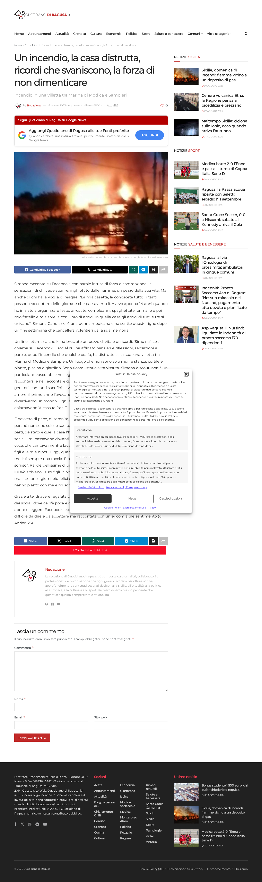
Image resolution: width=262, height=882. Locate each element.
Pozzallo (126, 832)
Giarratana (127, 791)
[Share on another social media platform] (163, 269)
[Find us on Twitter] (22, 824)
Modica (125, 811)
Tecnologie (153, 830)
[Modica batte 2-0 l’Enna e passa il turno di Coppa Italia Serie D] (186, 170)
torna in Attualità (90, 550)
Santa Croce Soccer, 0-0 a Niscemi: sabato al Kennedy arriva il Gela (223, 220)
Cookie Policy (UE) (152, 869)
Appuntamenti (39, 34)
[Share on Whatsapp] (133, 269)
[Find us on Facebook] (15, 824)
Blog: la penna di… (104, 804)
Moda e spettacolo (127, 804)
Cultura (96, 34)
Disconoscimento (218, 869)
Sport (146, 34)
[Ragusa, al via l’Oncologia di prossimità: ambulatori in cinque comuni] (186, 264)
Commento (24, 648)
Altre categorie (218, 34)
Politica (131, 34)
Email (19, 717)
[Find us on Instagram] (29, 824)
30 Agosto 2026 (213, 85)
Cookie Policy (112, 507)
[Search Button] (246, 34)
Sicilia (150, 819)
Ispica (124, 796)
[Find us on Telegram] (37, 824)
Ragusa (125, 838)
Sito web (100, 717)
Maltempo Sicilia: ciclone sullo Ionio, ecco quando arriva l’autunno (224, 126)
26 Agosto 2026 (213, 318)
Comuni (194, 34)
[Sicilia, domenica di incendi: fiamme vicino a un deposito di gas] (186, 76)
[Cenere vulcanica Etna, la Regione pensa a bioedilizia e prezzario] (186, 102)
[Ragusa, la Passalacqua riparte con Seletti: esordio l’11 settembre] (186, 196)
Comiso (99, 821)
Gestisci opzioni (171, 499)
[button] (186, 374)
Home (19, 34)
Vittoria (151, 842)
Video (150, 836)
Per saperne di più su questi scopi (126, 487)
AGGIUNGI (149, 135)
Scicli (150, 813)
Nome (20, 699)
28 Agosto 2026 (213, 230)
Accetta (92, 499)
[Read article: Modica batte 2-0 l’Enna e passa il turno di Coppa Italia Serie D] (186, 838)
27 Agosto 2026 (213, 111)
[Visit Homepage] (42, 14)
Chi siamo (241, 869)
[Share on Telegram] (143, 269)
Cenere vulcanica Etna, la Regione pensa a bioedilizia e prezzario (223, 100)
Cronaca (79, 34)
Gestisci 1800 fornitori (91, 487)
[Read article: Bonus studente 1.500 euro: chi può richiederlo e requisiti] (186, 792)
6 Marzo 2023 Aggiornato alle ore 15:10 (75, 105)
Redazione (34, 105)
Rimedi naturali (151, 787)
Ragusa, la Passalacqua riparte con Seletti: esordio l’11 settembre (223, 194)
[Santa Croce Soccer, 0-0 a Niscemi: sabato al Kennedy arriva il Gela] (186, 221)
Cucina (99, 832)
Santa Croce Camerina (154, 805)
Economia (114, 34)
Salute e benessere (169, 34)
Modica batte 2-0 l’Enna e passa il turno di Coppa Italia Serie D (224, 169)
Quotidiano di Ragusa (37, 868)
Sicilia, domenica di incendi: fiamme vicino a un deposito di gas (224, 75)
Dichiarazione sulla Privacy (139, 507)
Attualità (62, 34)
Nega (132, 499)
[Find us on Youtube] (45, 824)
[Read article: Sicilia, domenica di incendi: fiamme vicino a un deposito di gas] (186, 815)
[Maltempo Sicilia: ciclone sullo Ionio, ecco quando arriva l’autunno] (186, 127)
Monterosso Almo (128, 819)
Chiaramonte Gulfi (103, 813)
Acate (98, 785)
